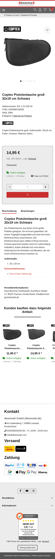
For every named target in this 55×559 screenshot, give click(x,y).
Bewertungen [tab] (27, 211)
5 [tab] (31, 81)
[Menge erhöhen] (45, 187)
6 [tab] (34, 81)
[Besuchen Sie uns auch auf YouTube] (27, 491)
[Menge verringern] (10, 187)
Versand (32, 159)
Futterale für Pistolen (22, 116)
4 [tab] (29, 81)
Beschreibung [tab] (9, 211)
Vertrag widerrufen (27, 547)
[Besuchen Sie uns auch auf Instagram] (33, 491)
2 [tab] (23, 81)
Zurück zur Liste (12, 15)
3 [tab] (26, 81)
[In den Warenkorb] (4, 23)
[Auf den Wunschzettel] (47, 30)
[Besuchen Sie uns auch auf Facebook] (20, 491)
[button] (35, 10)
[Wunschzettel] (45, 10)
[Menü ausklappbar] (2, 10)
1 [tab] (21, 81)
